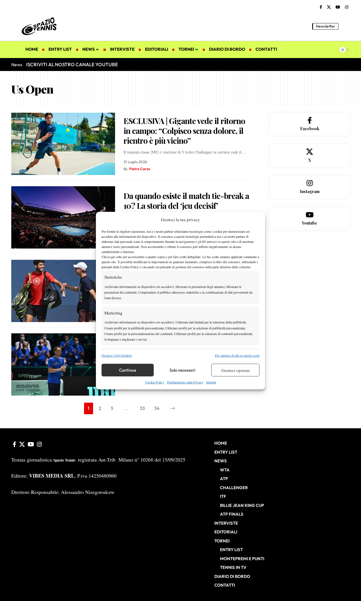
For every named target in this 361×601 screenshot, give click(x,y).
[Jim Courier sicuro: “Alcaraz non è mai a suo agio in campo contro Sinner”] (63, 291)
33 (142, 408)
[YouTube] (338, 7)
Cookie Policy (154, 382)
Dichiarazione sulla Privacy (185, 382)
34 (157, 408)
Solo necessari (182, 370)
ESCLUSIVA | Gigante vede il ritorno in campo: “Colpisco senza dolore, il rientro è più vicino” (184, 131)
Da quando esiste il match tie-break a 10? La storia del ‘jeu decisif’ (186, 200)
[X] (328, 7)
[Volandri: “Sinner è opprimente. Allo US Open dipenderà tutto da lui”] (63, 364)
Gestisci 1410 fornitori (117, 355)
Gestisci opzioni (235, 370)
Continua (127, 370)
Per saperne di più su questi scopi (237, 355)
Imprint (211, 382)
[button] (345, 26)
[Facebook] (320, 7)
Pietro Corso (139, 169)
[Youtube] (309, 218)
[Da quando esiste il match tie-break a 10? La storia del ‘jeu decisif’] (63, 217)
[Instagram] (347, 7)
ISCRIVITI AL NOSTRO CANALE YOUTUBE (72, 64)
